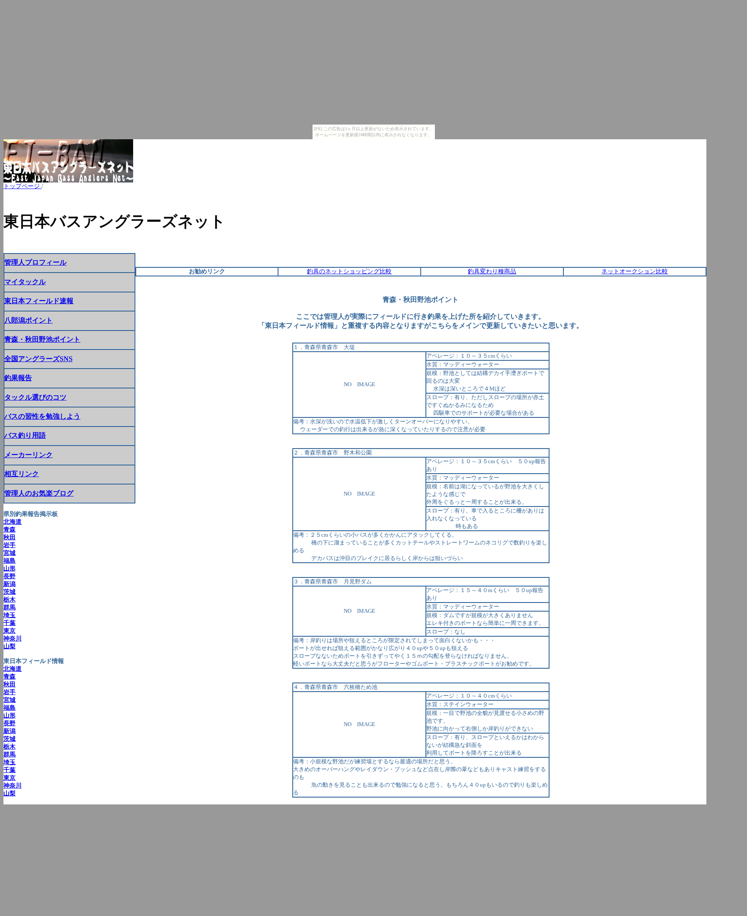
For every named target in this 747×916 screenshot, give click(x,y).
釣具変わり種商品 (492, 271)
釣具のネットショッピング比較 (349, 271)
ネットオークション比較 (634, 271)
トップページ (22, 186)
